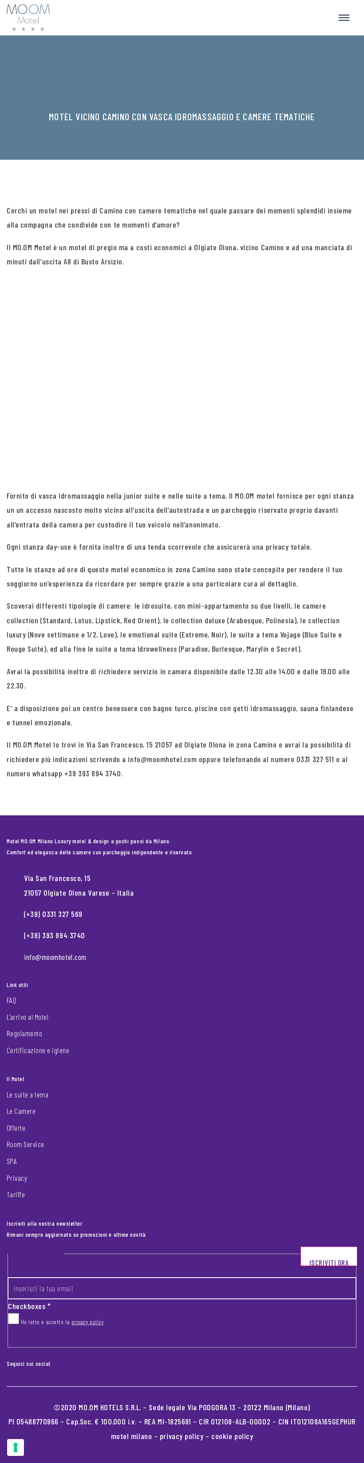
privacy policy (87, 1321)
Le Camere (21, 1110)
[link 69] (63, 1361)
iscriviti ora (329, 1262)
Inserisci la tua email (39, 1269)
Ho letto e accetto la (61, 1321)
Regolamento (24, 1033)
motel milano (131, 1436)
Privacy (17, 1177)
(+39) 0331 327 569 (53, 914)
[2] (15, 1447)
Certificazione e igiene (38, 1050)
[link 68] (56, 1361)
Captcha (19, 1338)
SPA (12, 1160)
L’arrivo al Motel (27, 1016)
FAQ (11, 999)
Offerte (16, 1127)
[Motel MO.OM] (28, 17)
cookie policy (232, 1436)
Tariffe (16, 1194)
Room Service (25, 1144)
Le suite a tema (27, 1094)
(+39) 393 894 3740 (54, 935)
